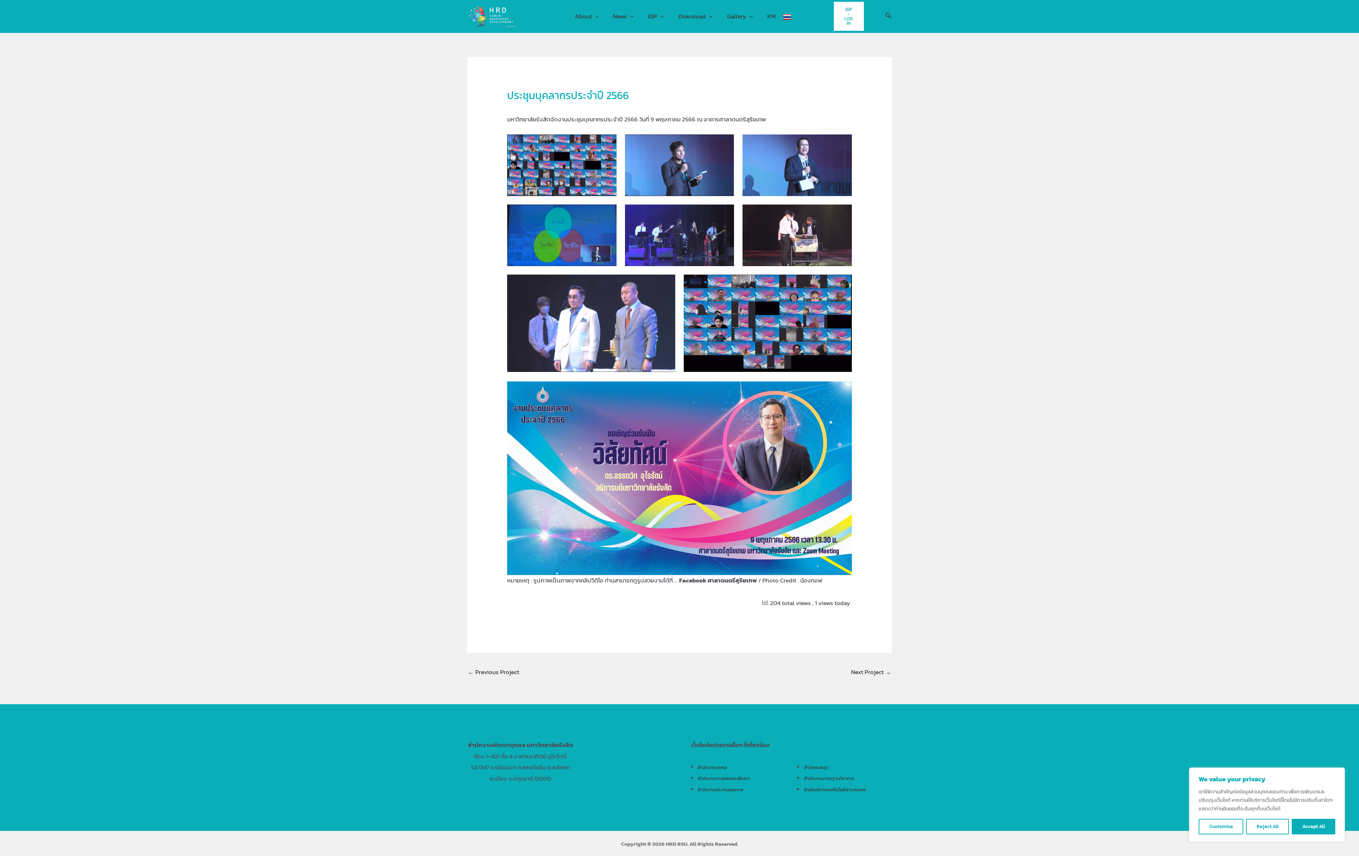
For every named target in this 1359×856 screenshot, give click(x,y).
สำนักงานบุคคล (712, 767)
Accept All (1313, 826)
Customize (1221, 826)
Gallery (736, 16)
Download (692, 16)
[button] (595, 16)
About (583, 16)
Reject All (1268, 826)
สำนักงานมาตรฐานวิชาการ (829, 778)
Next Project (871, 672)
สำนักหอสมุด (816, 767)
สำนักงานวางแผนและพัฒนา (724, 778)
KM (771, 16)
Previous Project (493, 672)
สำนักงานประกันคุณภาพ (720, 789)
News (620, 16)
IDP (652, 16)
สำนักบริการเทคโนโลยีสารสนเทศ (835, 789)
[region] (1267, 805)
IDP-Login (848, 16)
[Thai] (787, 16)
